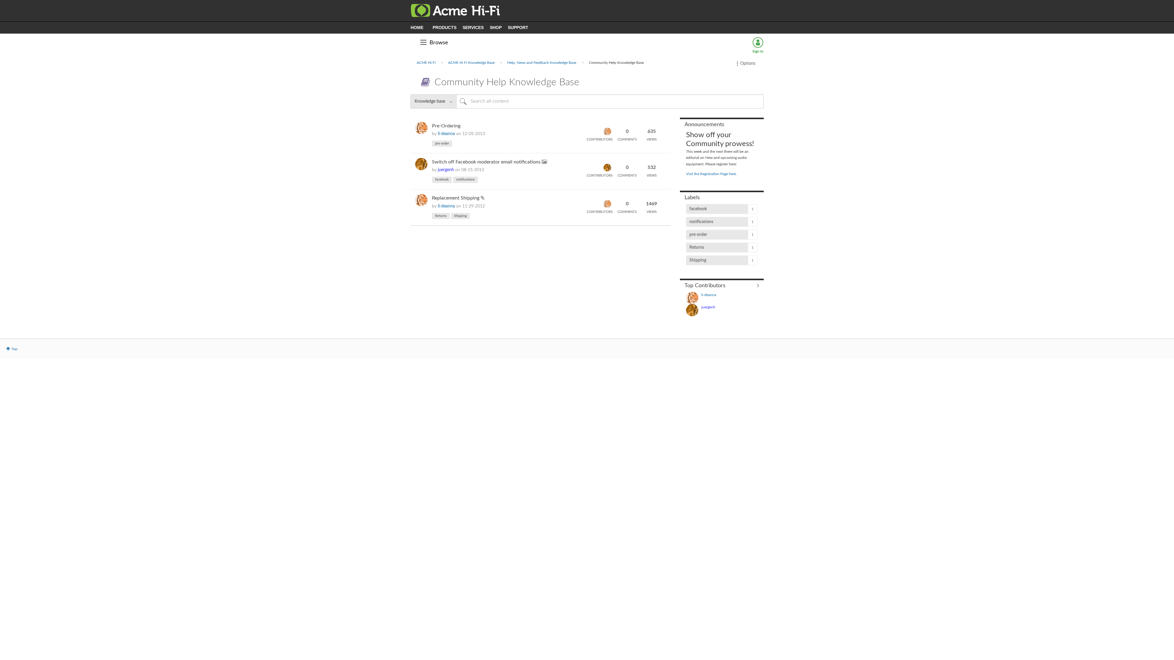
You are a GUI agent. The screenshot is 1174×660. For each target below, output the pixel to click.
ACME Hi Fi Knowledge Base (471, 62)
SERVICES (473, 27)
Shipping (460, 216)
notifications (465, 179)
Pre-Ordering (446, 125)
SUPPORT (518, 27)
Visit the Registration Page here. (711, 174)
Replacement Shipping (456, 198)
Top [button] (14, 349)
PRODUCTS (444, 27)
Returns (441, 216)
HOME (417, 27)
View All (722, 286)
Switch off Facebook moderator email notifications (487, 162)
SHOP (496, 27)
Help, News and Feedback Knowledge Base (541, 62)
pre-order (442, 143)
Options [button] (747, 63)
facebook (442, 179)
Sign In (757, 51)
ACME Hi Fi (426, 62)
